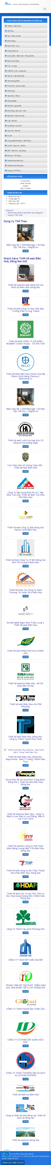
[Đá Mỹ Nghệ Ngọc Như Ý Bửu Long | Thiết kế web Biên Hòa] (25, 610)
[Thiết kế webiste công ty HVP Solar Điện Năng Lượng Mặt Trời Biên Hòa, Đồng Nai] (25, 835)
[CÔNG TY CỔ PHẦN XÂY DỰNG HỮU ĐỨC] (25, 1027)
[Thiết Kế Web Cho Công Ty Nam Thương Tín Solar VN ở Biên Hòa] (25, 579)
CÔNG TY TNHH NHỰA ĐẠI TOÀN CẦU (25, 1008)
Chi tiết (25, 251)
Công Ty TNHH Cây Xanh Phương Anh (25, 929)
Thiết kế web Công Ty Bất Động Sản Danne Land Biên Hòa (25, 528)
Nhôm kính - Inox (13, 46)
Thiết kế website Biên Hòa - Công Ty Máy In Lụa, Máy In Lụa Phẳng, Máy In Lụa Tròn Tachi (25, 816)
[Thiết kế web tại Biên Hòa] (25, 1088)
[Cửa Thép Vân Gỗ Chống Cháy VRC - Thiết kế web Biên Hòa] (25, 457)
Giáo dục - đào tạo (13, 131)
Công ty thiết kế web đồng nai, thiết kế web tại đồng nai (25, 1116)
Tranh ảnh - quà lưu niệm (16, 86)
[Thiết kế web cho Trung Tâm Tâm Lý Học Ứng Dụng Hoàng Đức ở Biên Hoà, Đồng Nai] (25, 886)
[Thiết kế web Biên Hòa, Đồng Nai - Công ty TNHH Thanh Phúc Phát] (25, 724)
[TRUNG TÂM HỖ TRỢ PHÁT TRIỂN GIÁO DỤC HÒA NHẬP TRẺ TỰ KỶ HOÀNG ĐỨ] (25, 976)
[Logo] (25, 3)
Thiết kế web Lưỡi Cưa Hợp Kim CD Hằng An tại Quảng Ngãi (25, 441)
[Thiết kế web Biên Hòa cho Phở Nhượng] (25, 698)
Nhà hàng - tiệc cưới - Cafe (16, 111)
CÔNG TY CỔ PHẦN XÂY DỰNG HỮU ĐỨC (25, 1040)
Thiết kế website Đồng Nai (25, 1140)
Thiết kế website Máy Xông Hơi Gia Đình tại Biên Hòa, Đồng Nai (25, 286)
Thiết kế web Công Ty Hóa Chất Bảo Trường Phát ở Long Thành (25, 309)
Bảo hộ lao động (13, 61)
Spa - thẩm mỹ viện (14, 36)
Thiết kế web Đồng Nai (15, 165)
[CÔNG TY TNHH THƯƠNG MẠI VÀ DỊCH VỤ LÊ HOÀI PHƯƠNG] (25, 1061)
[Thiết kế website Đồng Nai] (25, 1132)
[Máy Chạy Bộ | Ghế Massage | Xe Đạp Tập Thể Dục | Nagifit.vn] (25, 232)
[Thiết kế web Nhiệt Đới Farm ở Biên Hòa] (25, 641)
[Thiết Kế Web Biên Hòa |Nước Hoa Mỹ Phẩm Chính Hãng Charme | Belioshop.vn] (25, 362)
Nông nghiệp (12, 101)
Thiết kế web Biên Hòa (15, 160)
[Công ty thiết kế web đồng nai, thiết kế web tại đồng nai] (25, 1108)
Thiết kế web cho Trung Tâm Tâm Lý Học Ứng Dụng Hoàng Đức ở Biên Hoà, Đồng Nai (25, 896)
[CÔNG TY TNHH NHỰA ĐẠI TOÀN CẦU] (25, 1001)
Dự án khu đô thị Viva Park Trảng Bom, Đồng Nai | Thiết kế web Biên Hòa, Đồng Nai (25, 782)
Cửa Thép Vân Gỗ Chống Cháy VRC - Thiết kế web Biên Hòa (25, 466)
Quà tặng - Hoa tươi (14, 126)
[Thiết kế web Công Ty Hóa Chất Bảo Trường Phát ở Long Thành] (25, 301)
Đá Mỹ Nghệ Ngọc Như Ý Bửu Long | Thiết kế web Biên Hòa (25, 623)
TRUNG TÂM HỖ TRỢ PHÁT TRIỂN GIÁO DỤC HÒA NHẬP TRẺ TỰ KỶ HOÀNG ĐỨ (25, 986)
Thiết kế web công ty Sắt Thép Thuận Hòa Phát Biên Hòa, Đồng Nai (25, 871)
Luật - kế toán (12, 121)
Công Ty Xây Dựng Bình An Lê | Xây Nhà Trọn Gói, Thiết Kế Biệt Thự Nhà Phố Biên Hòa (25, 495)
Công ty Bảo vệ (12, 51)
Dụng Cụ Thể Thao (14, 170)
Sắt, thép (10, 31)
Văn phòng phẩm (13, 81)
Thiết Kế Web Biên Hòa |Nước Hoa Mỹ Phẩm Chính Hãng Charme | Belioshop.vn (25, 376)
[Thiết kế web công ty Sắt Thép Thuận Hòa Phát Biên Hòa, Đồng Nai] (25, 863)
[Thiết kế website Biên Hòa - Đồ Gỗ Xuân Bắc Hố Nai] (25, 671)
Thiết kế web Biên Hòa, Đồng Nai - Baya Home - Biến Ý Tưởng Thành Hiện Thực (25, 759)
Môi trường (11, 41)
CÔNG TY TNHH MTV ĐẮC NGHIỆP (25, 959)
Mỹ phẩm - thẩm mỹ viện (15, 116)
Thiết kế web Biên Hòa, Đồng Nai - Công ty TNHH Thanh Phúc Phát (25, 737)
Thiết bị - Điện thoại (14, 26)
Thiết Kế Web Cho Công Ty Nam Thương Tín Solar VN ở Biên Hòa (25, 591)
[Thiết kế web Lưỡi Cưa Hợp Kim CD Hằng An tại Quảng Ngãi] (25, 429)
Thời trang (11, 91)
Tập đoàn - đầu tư (13, 96)
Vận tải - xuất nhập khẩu (15, 76)
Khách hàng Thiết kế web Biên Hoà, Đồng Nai (25, 213)
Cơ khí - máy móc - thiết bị (16, 146)
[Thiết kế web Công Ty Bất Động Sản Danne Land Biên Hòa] (25, 515)
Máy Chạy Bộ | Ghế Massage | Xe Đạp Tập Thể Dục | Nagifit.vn (25, 246)
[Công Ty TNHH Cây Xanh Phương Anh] (25, 917)
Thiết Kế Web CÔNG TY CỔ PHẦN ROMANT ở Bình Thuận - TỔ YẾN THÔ (25, 342)
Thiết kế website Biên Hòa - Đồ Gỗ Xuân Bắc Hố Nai (25, 684)
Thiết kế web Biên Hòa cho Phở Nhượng (25, 705)
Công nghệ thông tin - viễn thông (19, 141)
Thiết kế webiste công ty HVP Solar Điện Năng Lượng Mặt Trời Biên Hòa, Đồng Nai (25, 848)
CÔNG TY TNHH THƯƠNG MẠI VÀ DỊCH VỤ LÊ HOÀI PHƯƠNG (25, 1074)
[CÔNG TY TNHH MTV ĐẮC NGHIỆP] (25, 948)
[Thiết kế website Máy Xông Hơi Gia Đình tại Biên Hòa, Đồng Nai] (25, 273)
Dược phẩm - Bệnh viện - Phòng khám (20, 56)
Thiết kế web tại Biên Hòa (25, 1094)
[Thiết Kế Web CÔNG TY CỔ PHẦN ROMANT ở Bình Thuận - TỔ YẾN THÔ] (25, 329)
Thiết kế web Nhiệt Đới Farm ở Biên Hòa (25, 652)
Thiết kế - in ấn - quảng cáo (16, 71)
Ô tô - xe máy (12, 66)
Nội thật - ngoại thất (14, 106)
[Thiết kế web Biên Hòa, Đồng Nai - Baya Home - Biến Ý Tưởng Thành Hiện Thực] (25, 751)
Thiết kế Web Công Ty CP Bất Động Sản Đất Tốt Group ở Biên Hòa (25, 561)
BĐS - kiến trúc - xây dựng (16, 151)
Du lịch (9, 136)
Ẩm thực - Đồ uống (14, 155)
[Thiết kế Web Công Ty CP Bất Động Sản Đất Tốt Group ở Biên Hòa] (25, 548)
